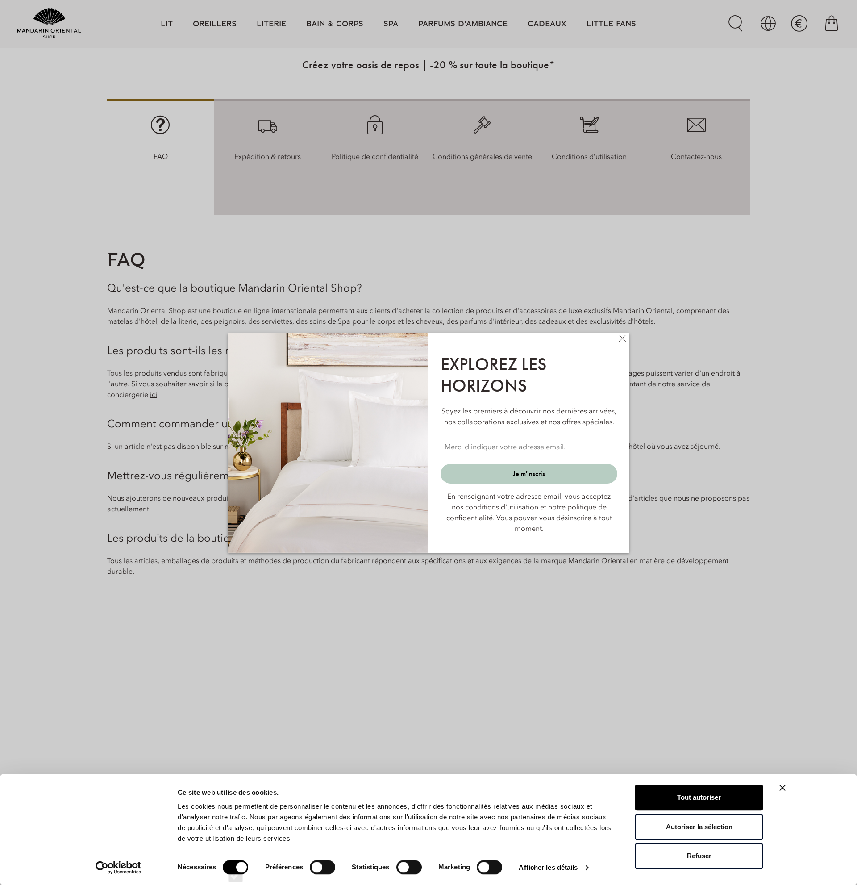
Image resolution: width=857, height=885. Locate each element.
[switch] (322, 875)
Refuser (699, 856)
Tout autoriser (699, 797)
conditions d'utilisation (501, 506)
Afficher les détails (548, 867)
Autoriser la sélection (699, 827)
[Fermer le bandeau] (782, 788)
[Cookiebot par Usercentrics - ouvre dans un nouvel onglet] (118, 867)
